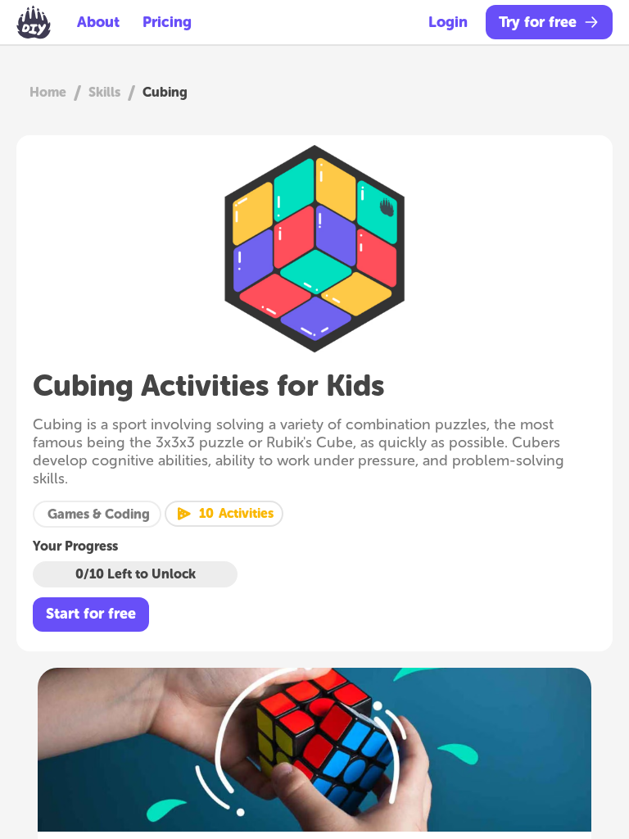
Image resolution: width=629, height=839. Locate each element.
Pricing (167, 22)
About (98, 22)
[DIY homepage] (33, 22)
